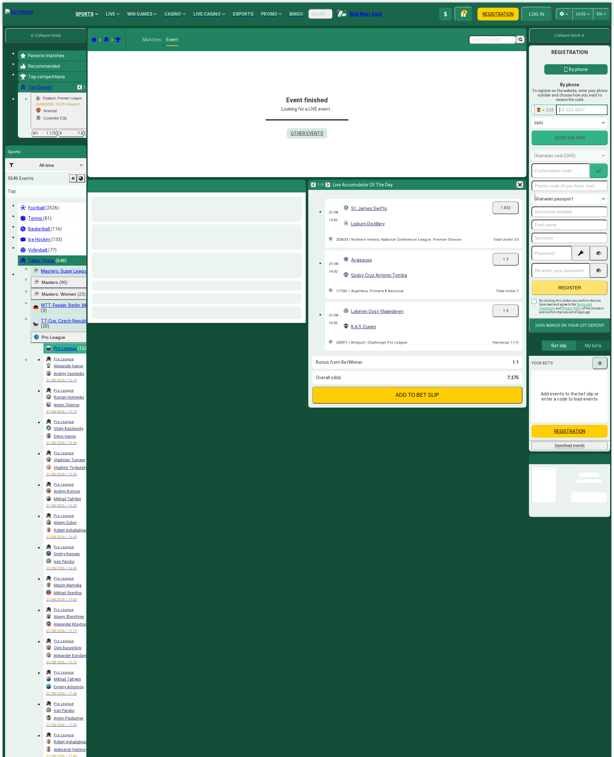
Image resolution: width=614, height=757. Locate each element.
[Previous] (79, 87)
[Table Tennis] (106, 39)
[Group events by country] (81, 178)
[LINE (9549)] (94, 39)
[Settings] (600, 363)
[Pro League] (118, 39)
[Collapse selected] (73, 178)
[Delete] (299, 185)
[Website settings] (564, 14)
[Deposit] (445, 14)
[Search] (520, 39)
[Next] (109, 184)
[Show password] (599, 253)
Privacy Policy (572, 308)
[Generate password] (581, 253)
